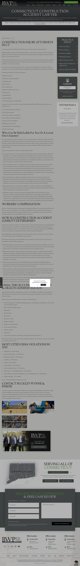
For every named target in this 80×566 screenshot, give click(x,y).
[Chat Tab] (40, 283)
